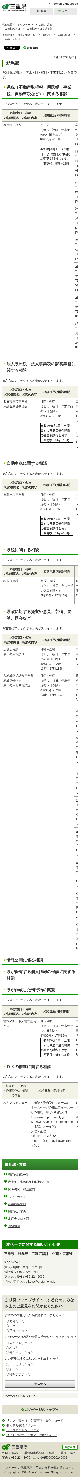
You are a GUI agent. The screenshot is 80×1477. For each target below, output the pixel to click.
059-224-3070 (20, 1457)
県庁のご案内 (17, 1211)
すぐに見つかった (21, 1364)
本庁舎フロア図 (18, 1218)
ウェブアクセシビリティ (22, 1430)
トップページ (25, 24)
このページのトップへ (42, 1409)
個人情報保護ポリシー (21, 1425)
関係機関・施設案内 (21, 1189)
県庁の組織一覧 (18, 1174)
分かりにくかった (21, 1352)
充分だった (16, 1321)
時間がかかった (19, 1374)
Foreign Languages (64, 3)
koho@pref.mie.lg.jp (41, 1281)
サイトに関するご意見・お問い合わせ (31, 1435)
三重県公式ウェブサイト (14, 7)
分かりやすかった (21, 1343)
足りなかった (18, 1330)
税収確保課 (10, 581)
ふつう (13, 1326)
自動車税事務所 (13, 494)
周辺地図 (14, 1226)
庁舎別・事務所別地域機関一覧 (29, 1182)
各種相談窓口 (12, 28)
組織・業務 (45, 24)
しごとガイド (17, 1196)
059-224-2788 (28, 1272)
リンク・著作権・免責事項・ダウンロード (34, 1420)
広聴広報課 (64, 34)
